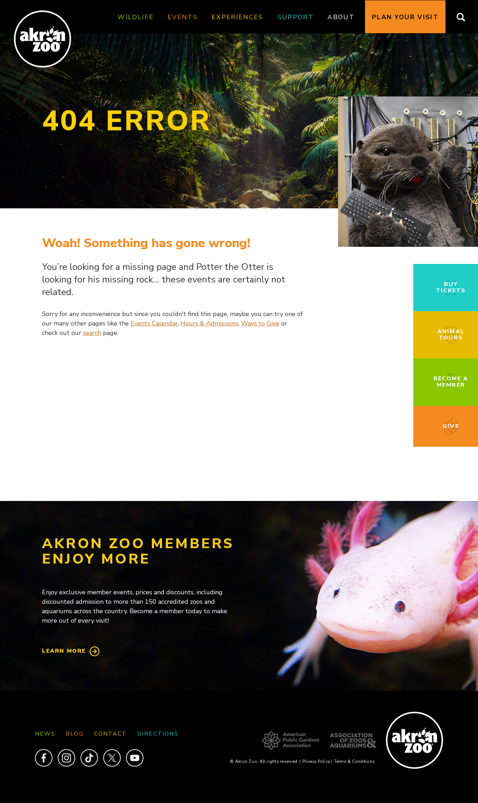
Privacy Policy (317, 761)
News (45, 734)
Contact (110, 734)
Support (295, 17)
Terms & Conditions (354, 761)
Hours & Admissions (209, 323)
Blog (74, 734)
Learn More (64, 651)
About (341, 17)
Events (183, 17)
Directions (157, 734)
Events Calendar (154, 323)
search (92, 333)
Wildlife (136, 17)
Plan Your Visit (405, 17)
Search (465, 17)
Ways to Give (260, 323)
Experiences (237, 17)
